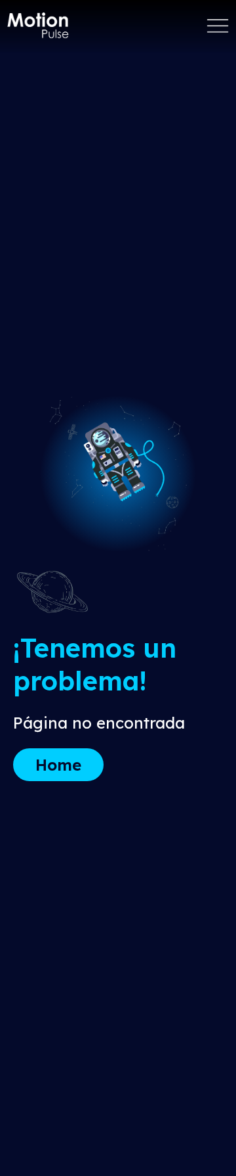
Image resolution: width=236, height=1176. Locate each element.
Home (58, 765)
